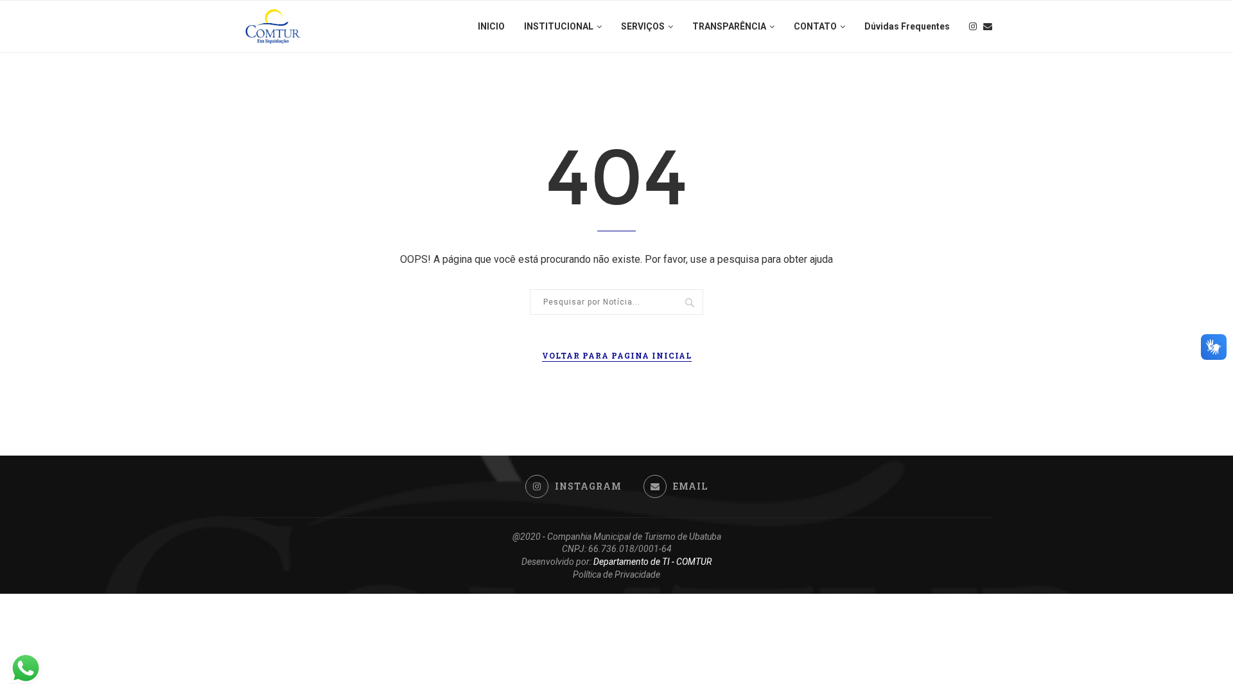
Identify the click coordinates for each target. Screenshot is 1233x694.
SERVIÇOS (643, 26)
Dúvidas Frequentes (907, 26)
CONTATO (815, 26)
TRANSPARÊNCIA (729, 26)
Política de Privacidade (616, 574)
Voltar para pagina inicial (617, 355)
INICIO (491, 26)
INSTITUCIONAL (558, 26)
